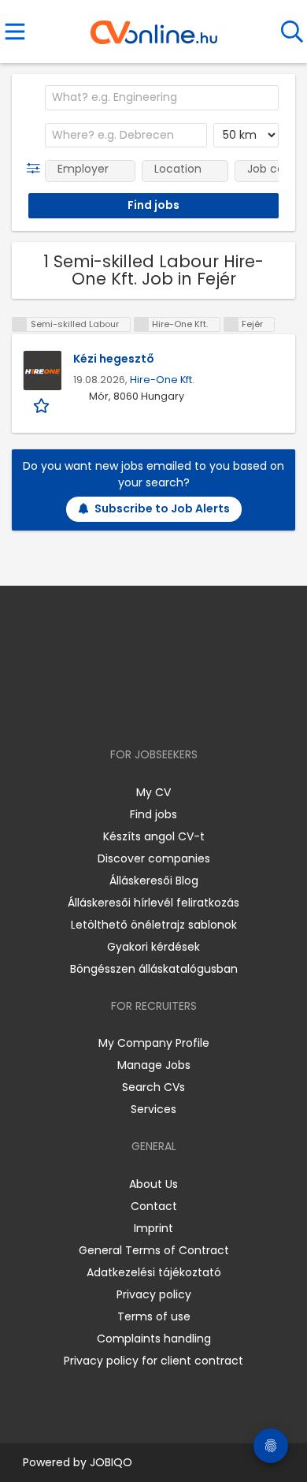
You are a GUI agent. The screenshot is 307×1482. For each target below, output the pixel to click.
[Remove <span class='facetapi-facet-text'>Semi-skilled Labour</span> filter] (20, 324)
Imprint (153, 1228)
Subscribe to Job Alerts (162, 508)
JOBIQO (111, 1462)
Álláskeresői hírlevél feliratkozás (153, 902)
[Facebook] (117, 709)
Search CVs (153, 1087)
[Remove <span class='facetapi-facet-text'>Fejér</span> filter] (231, 324)
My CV (153, 792)
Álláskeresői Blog (153, 880)
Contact (154, 1206)
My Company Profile (153, 1043)
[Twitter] (193, 709)
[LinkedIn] (169, 709)
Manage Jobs (153, 1065)
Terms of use (153, 1316)
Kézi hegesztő (113, 359)
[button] (36, 168)
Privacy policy (154, 1294)
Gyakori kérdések (153, 947)
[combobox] (162, 97)
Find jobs (153, 814)
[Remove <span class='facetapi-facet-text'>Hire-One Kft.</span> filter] (142, 324)
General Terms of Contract (154, 1250)
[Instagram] (143, 709)
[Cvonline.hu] (154, 27)
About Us (153, 1184)
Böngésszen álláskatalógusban (154, 969)
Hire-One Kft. (162, 379)
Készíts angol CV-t (154, 836)
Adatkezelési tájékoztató (154, 1272)
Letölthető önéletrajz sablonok (154, 925)
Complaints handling (154, 1338)
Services (153, 1109)
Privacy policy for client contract (153, 1360)
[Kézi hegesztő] (42, 370)
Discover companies (154, 858)
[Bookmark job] (43, 405)
